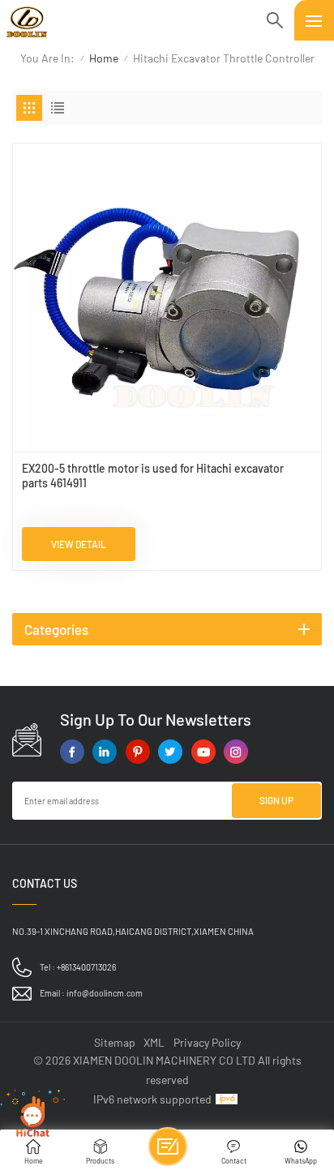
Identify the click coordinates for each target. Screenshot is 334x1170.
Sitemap (114, 1042)
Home (103, 58)
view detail (78, 544)
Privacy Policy (207, 1042)
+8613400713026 (86, 967)
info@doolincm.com (104, 993)
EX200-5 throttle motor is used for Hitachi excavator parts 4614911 (153, 475)
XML (154, 1042)
